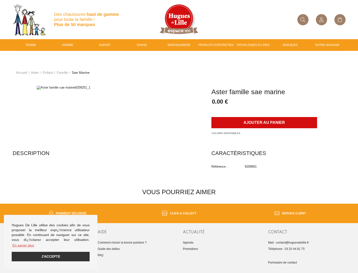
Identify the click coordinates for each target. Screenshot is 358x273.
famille (62, 72)
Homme (67, 45)
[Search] (303, 19)
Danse (142, 45)
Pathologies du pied (253, 45)
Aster (35, 72)
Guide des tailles (109, 249)
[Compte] (321, 19)
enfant (105, 45)
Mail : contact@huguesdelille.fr (288, 242)
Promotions (190, 249)
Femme (31, 45)
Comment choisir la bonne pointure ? (122, 242)
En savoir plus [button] (23, 245)
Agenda (188, 242)
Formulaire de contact (282, 262)
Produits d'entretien (216, 45)
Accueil (21, 72)
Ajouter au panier (264, 122)
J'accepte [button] (50, 256)
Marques (290, 45)
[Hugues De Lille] (178, 19)
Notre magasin (327, 45)
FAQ (100, 255)
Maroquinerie (179, 45)
